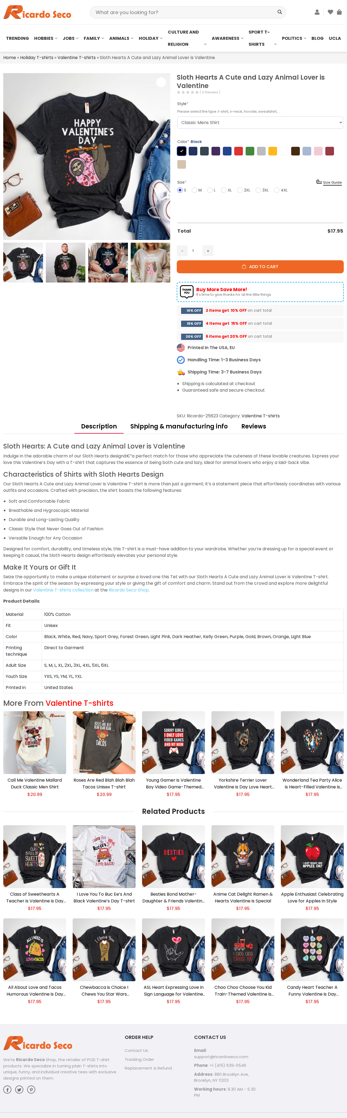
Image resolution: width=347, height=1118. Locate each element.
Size (182, 182)
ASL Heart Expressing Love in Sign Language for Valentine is (174, 990)
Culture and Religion (183, 38)
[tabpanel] (173, 567)
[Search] (280, 12)
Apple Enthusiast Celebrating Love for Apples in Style (312, 897)
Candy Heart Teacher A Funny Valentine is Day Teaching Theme (312, 990)
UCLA (335, 38)
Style (182, 103)
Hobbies (43, 38)
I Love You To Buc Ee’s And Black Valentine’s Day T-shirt (104, 897)
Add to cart (262, 267)
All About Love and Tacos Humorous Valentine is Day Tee (35, 990)
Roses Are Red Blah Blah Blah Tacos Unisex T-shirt (104, 783)
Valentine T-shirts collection (63, 590)
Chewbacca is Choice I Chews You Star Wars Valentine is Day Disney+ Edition (104, 990)
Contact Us (136, 1050)
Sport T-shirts (259, 38)
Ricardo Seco (30, 1059)
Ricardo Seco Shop (129, 590)
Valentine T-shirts (76, 57)
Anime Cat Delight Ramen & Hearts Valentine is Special (243, 897)
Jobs (69, 38)
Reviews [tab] (253, 426)
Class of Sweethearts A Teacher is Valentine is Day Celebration (34, 897)
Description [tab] (99, 426)
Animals (119, 38)
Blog (317, 38)
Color (189, 141)
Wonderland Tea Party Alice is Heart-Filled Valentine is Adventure (312, 783)
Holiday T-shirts (36, 57)
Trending (17, 38)
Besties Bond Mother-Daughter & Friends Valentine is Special (173, 897)
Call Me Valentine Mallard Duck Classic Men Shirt (35, 783)
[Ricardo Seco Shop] (37, 12)
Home (9, 57)
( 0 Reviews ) (210, 92)
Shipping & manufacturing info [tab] (179, 426)
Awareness (225, 38)
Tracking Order (139, 1059)
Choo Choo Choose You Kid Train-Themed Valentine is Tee (243, 990)
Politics (292, 38)
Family (92, 38)
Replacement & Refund (148, 1068)
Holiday (149, 38)
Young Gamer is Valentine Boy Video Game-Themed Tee (173, 783)
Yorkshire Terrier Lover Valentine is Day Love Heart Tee (243, 783)
